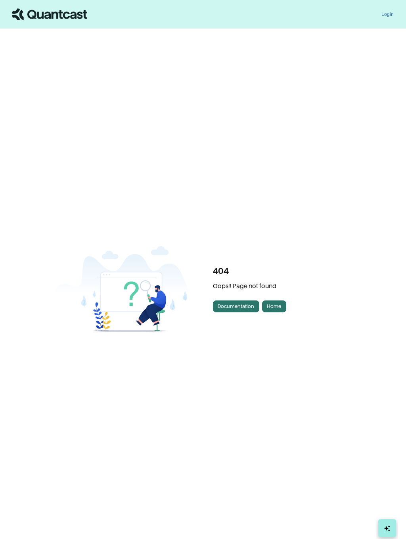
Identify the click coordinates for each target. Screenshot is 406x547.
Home (274, 306)
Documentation (236, 306)
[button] (388, 527)
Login (387, 14)
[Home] (49, 14)
